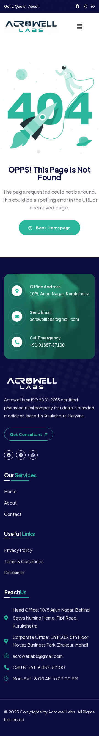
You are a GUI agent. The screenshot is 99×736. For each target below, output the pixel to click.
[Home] (31, 26)
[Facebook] (77, 6)
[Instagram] (85, 6)
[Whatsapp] (93, 6)
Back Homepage (53, 227)
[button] (79, 26)
